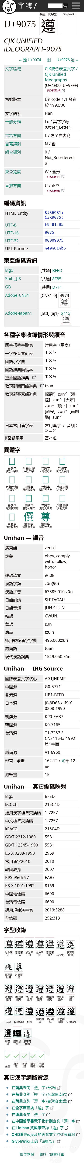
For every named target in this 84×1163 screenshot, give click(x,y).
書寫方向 (13, 135)
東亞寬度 (13, 171)
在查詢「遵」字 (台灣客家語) (39, 1101)
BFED (57, 270)
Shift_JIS (13, 278)
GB (8, 287)
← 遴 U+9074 (29, 60)
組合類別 (13, 152)
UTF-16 (12, 233)
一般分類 (13, 121)
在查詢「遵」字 (30, 1108)
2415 (65, 313)
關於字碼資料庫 (51, 1154)
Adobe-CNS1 (17, 295)
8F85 (56, 278)
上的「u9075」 (34, 1141)
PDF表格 (54, 90)
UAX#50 (53, 190)
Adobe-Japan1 (18, 313)
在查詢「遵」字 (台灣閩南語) (39, 1094)
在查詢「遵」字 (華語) (34, 1088)
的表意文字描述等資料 (43, 1135)
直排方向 (13, 185)
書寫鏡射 (13, 144)
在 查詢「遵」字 (38, 1128)
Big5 (9, 270)
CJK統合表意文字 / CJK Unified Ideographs (61, 74)
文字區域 (13, 68)
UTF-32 (12, 240)
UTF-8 (10, 225)
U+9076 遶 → (67, 60)
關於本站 (27, 1154)
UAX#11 (53, 176)
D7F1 (57, 287)
